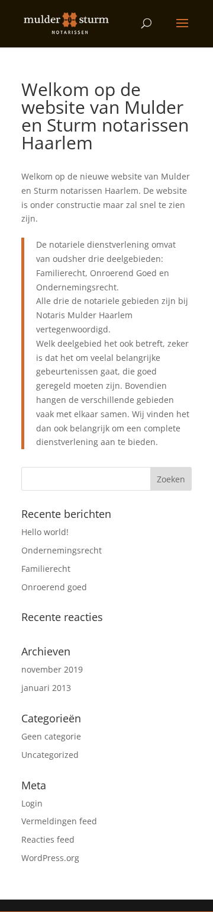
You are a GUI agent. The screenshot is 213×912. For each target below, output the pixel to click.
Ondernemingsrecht (61, 550)
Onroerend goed (54, 587)
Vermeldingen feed (59, 821)
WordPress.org (50, 857)
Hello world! (45, 531)
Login (32, 803)
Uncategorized (50, 754)
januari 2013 (46, 687)
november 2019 (52, 669)
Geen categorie (51, 736)
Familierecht (45, 568)
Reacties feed (48, 839)
